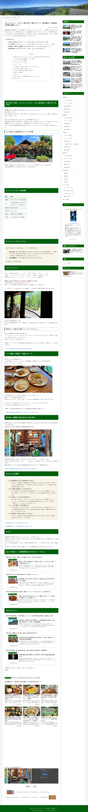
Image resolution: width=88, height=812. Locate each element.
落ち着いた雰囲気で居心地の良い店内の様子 (23, 70)
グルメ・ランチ (8, 677)
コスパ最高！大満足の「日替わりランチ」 (23, 68)
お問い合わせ (32, 808)
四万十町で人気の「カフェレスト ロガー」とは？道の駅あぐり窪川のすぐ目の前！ (32, 56)
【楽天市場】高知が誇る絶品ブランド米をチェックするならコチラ (22, 412)
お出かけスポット (18, 78)
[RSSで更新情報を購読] (76, 239)
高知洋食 (38, 677)
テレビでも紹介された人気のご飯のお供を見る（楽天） (19, 348)
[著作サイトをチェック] (71, 239)
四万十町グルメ (15, 677)
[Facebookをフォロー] (72, 239)
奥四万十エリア (32, 677)
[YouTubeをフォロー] (74, 239)
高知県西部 (22, 677)
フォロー (45, 774)
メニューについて (18, 64)
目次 (30, 54)
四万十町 (26, 677)
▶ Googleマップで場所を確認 (18, 204)
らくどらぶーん (73, 223)
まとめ (15, 74)
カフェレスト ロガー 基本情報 (20, 60)
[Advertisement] (31, 90)
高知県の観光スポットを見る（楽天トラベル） (17, 522)
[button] (83, 263)
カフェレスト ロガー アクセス (20, 62)
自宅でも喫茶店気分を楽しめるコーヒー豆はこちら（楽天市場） (21, 468)
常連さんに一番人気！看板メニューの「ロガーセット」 (27, 66)
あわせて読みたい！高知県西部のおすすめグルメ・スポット (27, 76)
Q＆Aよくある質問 (18, 72)
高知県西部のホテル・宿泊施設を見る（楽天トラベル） (19, 526)
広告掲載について (54, 808)
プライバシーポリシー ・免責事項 (43, 808)
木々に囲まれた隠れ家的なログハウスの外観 (24, 58)
